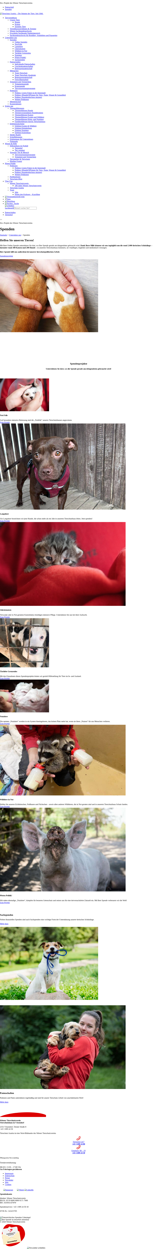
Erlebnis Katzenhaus (23, 133)
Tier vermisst (20, 150)
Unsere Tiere (15, 20)
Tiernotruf (18, 148)
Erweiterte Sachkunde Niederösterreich (25, 33)
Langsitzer (19, 46)
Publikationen (15, 177)
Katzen (17, 24)
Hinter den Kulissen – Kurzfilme (27, 194)
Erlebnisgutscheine (17, 124)
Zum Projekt (5, 422)
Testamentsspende (22, 84)
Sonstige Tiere (20, 27)
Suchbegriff (9, 208)
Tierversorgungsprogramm (25, 88)
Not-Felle (18, 44)
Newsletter (9, 1180)
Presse (7, 1178)
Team (12, 190)
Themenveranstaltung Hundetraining (29, 113)
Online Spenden (21, 42)
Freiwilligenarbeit (21, 80)
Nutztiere (18, 55)
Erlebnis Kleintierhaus (23, 128)
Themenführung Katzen (24, 115)
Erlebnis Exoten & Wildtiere (26, 126)
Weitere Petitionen (22, 99)
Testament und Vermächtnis (20, 82)
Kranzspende (20, 86)
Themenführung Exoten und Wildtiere (29, 117)
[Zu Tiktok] (20, 1190)
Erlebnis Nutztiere (22, 130)
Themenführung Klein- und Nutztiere (29, 119)
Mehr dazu (4, 924)
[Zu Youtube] (14, 1190)
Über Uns (9, 181)
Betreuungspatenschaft (23, 68)
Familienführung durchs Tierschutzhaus (30, 122)
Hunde (17, 22)
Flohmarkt (14, 141)
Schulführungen (16, 137)
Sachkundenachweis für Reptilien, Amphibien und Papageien (33, 35)
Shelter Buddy (15, 135)
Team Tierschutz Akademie (25, 75)
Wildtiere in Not (21, 51)
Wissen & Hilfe (11, 144)
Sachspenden (20, 60)
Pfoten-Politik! (20, 57)
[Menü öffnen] (1, 219)
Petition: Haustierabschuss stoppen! (28, 97)
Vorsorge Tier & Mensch (19, 152)
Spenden (8, 9)
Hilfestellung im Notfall (19, 146)
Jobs (16, 192)
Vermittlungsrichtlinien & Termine (23, 29)
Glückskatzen (20, 49)
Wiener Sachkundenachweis (21, 31)
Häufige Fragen (16, 161)
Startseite (3, 235)
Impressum (9, 1173)
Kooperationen (15, 104)
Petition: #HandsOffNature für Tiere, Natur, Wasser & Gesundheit (40, 95)
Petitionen (14, 91)
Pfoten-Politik (10, 163)
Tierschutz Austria (17, 188)
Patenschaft (9, 7)
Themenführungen (17, 108)
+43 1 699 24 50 (6, 1165)
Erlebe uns (9, 106)
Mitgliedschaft (15, 102)
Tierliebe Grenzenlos (23, 53)
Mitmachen (14, 71)
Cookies (8, 1184)
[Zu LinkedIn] (28, 1190)
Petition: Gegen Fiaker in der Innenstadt (30, 93)
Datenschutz (9, 1176)
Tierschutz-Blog (16, 179)
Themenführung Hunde (24, 110)
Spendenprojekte (6, 256)
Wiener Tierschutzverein (19, 183)
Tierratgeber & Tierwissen (20, 159)
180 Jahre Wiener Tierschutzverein (28, 186)
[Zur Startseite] (21, 14)
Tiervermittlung (11, 18)
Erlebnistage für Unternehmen (21, 139)
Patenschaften (15, 62)
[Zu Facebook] (1, 1190)
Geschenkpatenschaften (24, 66)
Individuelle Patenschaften (25, 64)
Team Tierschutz (21, 73)
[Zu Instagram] (8, 1190)
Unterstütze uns (11, 38)
